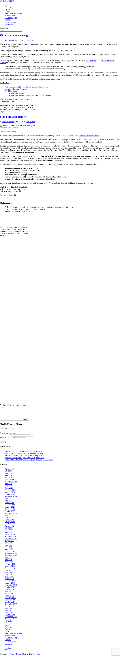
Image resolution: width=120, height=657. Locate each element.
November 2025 (11, 482)
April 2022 (9, 530)
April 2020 (9, 562)
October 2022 (10, 524)
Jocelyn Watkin (8, 40)
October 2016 (10, 615)
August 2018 (9, 589)
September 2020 (11, 555)
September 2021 (11, 539)
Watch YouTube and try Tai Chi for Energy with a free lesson (27, 87)
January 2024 (10, 507)
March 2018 (9, 596)
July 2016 (8, 621)
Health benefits (10, 16)
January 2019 (10, 583)
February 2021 (10, 551)
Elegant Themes (16, 654)
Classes (7, 11)
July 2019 (8, 572)
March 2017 (9, 610)
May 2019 (8, 574)
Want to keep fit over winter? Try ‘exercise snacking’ (24, 453)
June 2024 (8, 501)
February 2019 (10, 581)
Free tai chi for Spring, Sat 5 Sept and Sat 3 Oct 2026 (24, 451)
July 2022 (8, 528)
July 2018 (8, 591)
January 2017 (10, 612)
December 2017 (11, 600)
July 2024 (8, 498)
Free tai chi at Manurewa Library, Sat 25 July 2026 (23, 456)
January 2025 (10, 492)
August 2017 (9, 606)
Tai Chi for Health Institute (14, 93)
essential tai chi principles (89, 136)
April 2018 (9, 593)
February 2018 (10, 598)
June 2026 (8, 473)
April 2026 (9, 477)
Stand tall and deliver (13, 116)
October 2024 (10, 494)
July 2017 (8, 608)
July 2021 (8, 543)
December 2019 (11, 568)
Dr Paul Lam (91, 61)
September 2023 (11, 513)
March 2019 (9, 579)
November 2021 (11, 536)
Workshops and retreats (13, 13)
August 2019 (9, 570)
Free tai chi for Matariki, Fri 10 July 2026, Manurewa (24, 458)
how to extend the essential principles (31, 209)
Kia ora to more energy (14, 35)
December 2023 (11, 509)
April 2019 (9, 577)
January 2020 (10, 566)
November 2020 (11, 553)
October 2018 (10, 587)
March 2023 (9, 520)
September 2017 (11, 604)
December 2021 (11, 534)
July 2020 (8, 558)
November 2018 (11, 585)
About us (8, 7)
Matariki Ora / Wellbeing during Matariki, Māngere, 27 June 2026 (29, 460)
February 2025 (10, 490)
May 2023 (8, 517)
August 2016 (9, 619)
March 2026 (9, 479)
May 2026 (8, 475)
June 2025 (8, 484)
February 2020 (10, 564)
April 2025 (9, 488)
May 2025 (8, 486)
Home (7, 5)
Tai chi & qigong (11, 18)
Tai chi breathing (11, 91)
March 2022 (9, 532)
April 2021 (9, 547)
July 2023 (8, 515)
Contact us (9, 24)
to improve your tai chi (21, 211)
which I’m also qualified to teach (106, 75)
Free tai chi (9, 9)
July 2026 (8, 471)
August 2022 (9, 526)
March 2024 (9, 503)
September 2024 (11, 496)
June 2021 (8, 545)
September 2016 (11, 617)
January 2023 (10, 522)
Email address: (5, 437)
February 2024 (10, 505)
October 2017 (10, 602)
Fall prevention (10, 22)
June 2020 (8, 560)
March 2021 (9, 549)
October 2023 (10, 511)
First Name (4, 429)
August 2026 (9, 469)
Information (30, 40)
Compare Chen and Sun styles (16, 89)
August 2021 (9, 541)
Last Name (4, 433)
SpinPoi (8, 20)
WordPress (36, 654)
